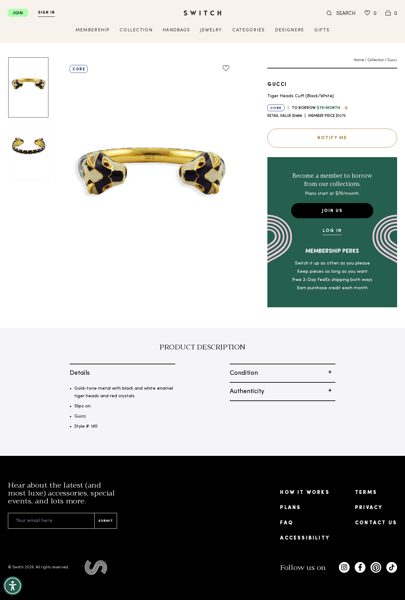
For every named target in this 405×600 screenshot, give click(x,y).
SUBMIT (105, 521)
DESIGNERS (289, 30)
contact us (376, 523)
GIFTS (321, 30)
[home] (202, 13)
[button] (344, 107)
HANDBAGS (176, 30)
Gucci (392, 60)
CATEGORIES (248, 30)
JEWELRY (211, 30)
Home (359, 60)
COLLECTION (136, 30)
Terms (366, 492)
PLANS (290, 507)
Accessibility (305, 538)
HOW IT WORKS (304, 492)
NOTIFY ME (332, 138)
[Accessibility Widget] (12, 585)
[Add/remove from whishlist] (225, 68)
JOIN (18, 13)
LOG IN (332, 230)
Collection (375, 60)
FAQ (286, 523)
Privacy (369, 507)
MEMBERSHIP (93, 30)
